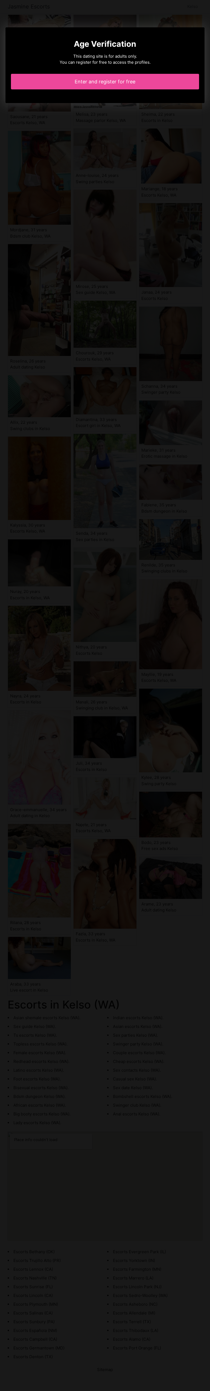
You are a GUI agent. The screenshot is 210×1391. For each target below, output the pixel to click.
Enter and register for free (105, 81)
